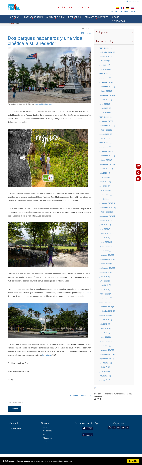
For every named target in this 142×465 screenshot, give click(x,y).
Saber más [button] (68, 461)
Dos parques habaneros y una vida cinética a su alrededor (45, 40)
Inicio (11, 23)
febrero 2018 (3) (106, 341)
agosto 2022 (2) (106, 134)
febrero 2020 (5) (106, 246)
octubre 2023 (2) (106, 91)
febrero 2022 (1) (106, 143)
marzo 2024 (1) (105, 69)
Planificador (118, 21)
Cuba (87, 293)
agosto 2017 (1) (106, 363)
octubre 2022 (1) (106, 130)
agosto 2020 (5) (106, 220)
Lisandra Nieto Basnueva (43, 104)
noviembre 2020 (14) (108, 208)
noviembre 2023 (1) (107, 87)
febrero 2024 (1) (106, 74)
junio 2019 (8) (105, 281)
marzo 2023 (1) (105, 113)
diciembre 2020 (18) (107, 203)
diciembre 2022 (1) (107, 121)
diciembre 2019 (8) (107, 255)
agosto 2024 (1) (106, 56)
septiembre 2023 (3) (107, 95)
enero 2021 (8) (105, 199)
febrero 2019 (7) (106, 298)
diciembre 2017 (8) (107, 350)
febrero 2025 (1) (106, 48)
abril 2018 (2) (105, 333)
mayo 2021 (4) (105, 182)
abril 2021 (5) (105, 186)
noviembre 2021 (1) (107, 156)
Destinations (74, 17)
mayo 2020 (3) (105, 233)
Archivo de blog (104, 41)
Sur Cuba (14, 17)
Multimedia (47, 431)
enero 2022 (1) (105, 147)
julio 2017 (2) (105, 367)
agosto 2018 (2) (106, 320)
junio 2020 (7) (105, 229)
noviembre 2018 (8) (107, 311)
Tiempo (46, 434)
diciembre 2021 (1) (107, 151)
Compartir (87, 395)
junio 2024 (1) (105, 61)
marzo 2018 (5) (105, 337)
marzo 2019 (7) (105, 294)
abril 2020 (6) (105, 238)
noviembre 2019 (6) (107, 259)
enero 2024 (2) (105, 78)
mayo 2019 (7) (105, 285)
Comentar (87, 33)
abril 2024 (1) (105, 65)
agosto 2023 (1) (106, 100)
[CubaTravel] (17, 7)
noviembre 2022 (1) (107, 126)
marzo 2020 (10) (106, 242)
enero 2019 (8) (105, 302)
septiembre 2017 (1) (107, 358)
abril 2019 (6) (105, 289)
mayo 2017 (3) (105, 376)
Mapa (45, 427)
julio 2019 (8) (105, 276)
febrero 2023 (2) (106, 117)
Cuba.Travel (16, 428)
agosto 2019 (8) (106, 272)
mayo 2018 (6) (105, 328)
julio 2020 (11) (105, 225)
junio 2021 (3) (105, 177)
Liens (45, 442)
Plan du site (47, 438)
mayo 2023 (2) (105, 108)
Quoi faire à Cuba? (55, 17)
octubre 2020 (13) (106, 212)
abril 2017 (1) (105, 380)
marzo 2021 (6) (105, 190)
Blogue (115, 17)
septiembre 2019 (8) (107, 268)
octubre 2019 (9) (106, 264)
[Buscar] (89, 29)
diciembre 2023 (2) (107, 82)
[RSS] (86, 29)
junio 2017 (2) (105, 371)
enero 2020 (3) (105, 251)
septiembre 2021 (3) (107, 164)
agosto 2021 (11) (106, 169)
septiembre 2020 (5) (107, 216)
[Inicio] (83, 29)
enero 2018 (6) (105, 346)
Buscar (133, 11)
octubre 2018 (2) (106, 315)
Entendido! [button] (133, 461)
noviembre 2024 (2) (107, 52)
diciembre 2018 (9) (107, 307)
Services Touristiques (96, 17)
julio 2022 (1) (105, 138)
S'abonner (118, 11)
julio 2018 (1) (105, 324)
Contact (110, 11)
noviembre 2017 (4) (107, 354)
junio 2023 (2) (105, 104)
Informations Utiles (33, 17)
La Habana (46, 355)
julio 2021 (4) (105, 173)
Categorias (102, 32)
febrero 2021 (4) (106, 195)
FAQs (126, 11)
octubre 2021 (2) (106, 160)
